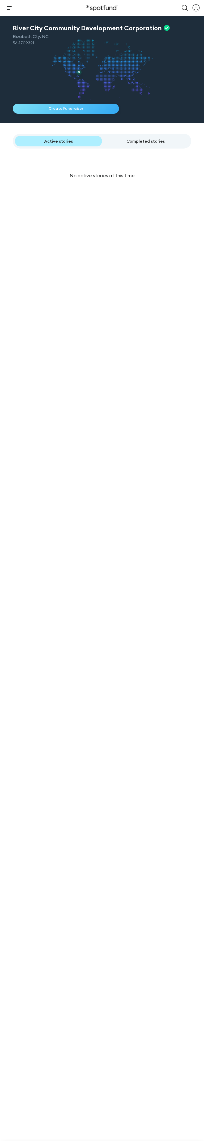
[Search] (185, 8)
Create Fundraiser (66, 108)
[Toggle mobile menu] (9, 8)
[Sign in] (196, 8)
